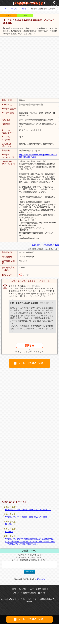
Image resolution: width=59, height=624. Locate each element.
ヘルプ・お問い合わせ (38, 589)
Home (13, 589)
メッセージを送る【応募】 (29, 363)
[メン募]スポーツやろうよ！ (29, 3)
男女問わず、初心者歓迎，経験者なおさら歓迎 (28, 509)
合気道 (14, 8)
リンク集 (22, 589)
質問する (29, 345)
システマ (9, 531)
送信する (29, 572)
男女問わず (10, 524)
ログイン (54, 3)
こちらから (40, 579)
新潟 (24, 8)
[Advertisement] (29, 67)
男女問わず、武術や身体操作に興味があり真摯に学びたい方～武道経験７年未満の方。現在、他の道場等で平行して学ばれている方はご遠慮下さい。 (30, 541)
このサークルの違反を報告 (45, 245)
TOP (4, 8)
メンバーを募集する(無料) (25, 593)
